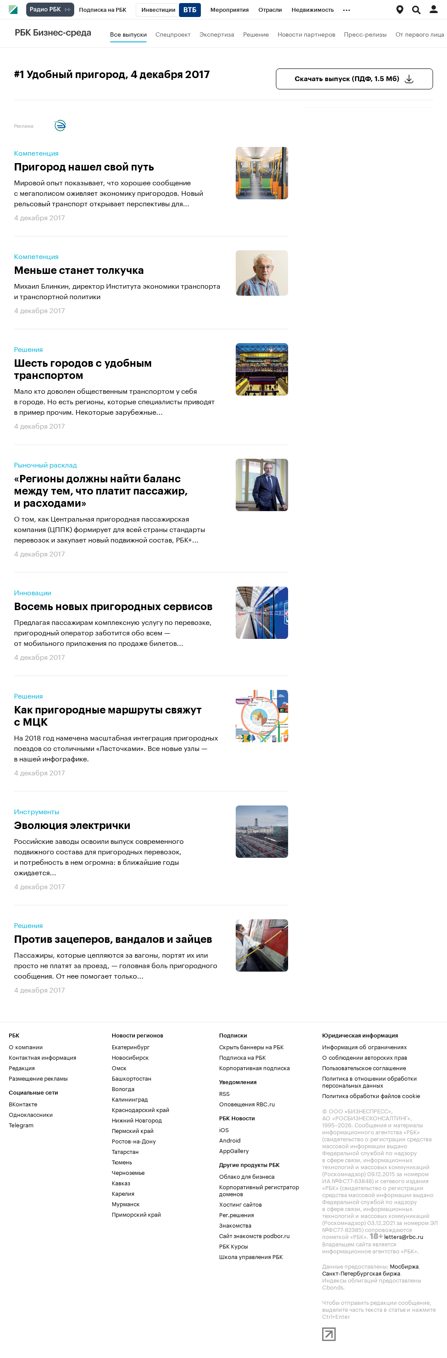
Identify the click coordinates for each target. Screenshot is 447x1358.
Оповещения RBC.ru (247, 1103)
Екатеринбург (131, 1046)
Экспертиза (216, 33)
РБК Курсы (233, 1245)
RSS (224, 1092)
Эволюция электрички (72, 825)
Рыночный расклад (45, 464)
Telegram (21, 1124)
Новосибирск (130, 1056)
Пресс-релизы (365, 33)
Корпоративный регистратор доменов (259, 1190)
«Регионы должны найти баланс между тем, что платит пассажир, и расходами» (101, 491)
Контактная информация (42, 1056)
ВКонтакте (23, 1103)
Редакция (22, 1067)
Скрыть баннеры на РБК (251, 1046)
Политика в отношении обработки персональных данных (369, 1081)
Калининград (130, 1098)
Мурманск (126, 1203)
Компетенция (36, 152)
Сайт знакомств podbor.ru (254, 1235)
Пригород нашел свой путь (84, 167)
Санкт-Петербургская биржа (361, 1272)
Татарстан (125, 1150)
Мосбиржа (404, 1265)
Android (230, 1139)
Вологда (123, 1088)
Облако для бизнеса (247, 1175)
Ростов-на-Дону (134, 1140)
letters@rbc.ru (403, 1236)
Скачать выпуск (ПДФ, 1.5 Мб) (347, 78)
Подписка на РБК (242, 1056)
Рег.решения (236, 1214)
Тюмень (122, 1161)
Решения (28, 348)
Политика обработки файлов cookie (371, 1095)
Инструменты (36, 810)
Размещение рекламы (38, 1077)
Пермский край (133, 1130)
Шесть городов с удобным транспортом (83, 369)
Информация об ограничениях (364, 1046)
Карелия (123, 1192)
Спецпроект (173, 33)
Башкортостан (131, 1077)
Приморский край (136, 1213)
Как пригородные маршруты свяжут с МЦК (108, 716)
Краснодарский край (140, 1109)
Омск (119, 1067)
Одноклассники (31, 1113)
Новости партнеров (306, 33)
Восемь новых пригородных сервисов (113, 606)
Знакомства (235, 1224)
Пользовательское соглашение (364, 1067)
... (347, 8)
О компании (26, 1046)
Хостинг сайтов (240, 1203)
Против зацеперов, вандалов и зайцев (113, 939)
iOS (224, 1129)
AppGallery (234, 1150)
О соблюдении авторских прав (364, 1056)
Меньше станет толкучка (79, 270)
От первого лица (419, 33)
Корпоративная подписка (254, 1067)
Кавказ (121, 1182)
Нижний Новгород (137, 1119)
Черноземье (128, 1171)
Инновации (32, 592)
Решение (256, 33)
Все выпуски (128, 33)
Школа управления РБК (251, 1256)
